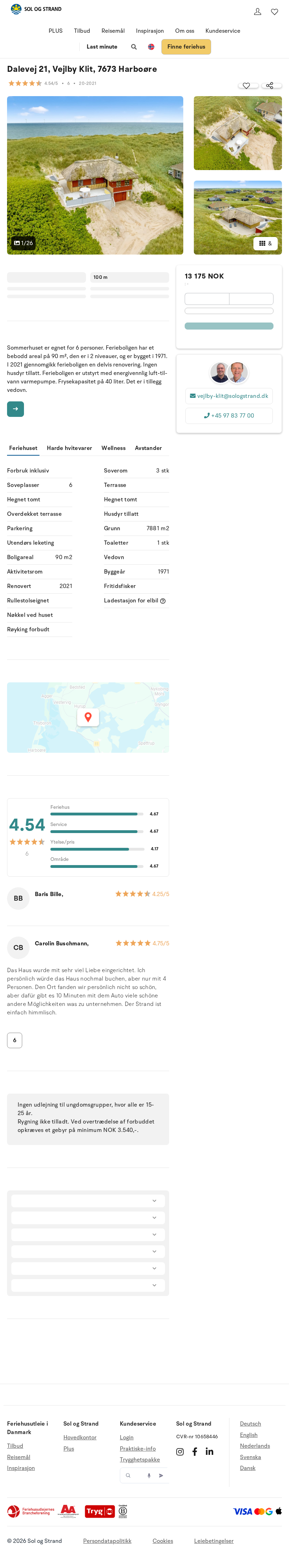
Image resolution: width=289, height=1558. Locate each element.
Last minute (102, 47)
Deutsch (250, 1424)
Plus (68, 1449)
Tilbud (82, 31)
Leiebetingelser (214, 1541)
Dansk (248, 1468)
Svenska (250, 1457)
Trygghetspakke (140, 1460)
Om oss (184, 31)
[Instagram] (180, 1451)
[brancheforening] (31, 1516)
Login (127, 1437)
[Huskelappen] (274, 11)
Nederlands (255, 1446)
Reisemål (113, 31)
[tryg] (102, 1516)
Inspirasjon (150, 31)
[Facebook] (194, 1451)
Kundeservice (222, 31)
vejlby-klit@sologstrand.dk (232, 396)
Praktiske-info (138, 1449)
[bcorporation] (124, 1516)
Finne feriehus (186, 47)
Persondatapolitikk (107, 1541)
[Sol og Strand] (36, 10)
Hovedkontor (80, 1437)
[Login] (257, 11)
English (249, 1435)
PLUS (56, 31)
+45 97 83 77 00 (232, 416)
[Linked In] (209, 1451)
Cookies (163, 1541)
